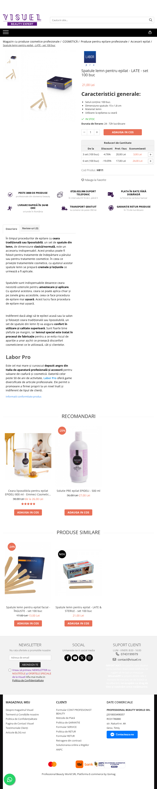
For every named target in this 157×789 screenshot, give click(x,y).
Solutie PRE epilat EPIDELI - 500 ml (78, 491)
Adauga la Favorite (95, 180)
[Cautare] (150, 20)
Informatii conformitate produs (23, 396)
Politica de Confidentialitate (28, 680)
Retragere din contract (69, 740)
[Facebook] (67, 657)
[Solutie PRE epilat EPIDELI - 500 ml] (78, 456)
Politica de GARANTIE (68, 722)
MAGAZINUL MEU (18, 702)
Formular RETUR (65, 736)
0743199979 (129, 654)
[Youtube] (75, 657)
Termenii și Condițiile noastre (22, 714)
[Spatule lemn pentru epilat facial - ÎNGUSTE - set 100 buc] (28, 573)
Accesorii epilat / (142, 41)
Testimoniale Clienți (17, 728)
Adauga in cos (123, 132)
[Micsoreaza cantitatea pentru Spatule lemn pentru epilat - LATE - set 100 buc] (84, 132)
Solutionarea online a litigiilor (72, 745)
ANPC (59, 749)
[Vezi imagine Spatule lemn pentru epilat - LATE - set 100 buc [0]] (11, 58)
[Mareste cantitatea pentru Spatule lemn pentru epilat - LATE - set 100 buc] (97, 132)
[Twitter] (82, 657)
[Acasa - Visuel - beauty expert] (22, 20)
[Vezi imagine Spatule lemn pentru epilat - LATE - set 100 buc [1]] (11, 74)
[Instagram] (89, 657)
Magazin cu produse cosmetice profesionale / (32, 41)
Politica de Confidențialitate (21, 719)
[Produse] (6, 33)
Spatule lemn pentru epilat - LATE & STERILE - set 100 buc (78, 609)
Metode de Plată (65, 718)
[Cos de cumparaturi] (150, 32)
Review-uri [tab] (30, 228)
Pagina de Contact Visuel (20, 723)
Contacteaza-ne (125, 734)
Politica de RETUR (66, 731)
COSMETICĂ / (71, 41)
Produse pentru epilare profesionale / (105, 41)
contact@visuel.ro (129, 659)
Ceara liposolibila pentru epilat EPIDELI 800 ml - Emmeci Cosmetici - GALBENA (28, 492)
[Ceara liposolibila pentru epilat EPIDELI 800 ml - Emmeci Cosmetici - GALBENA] (28, 456)
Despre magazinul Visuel (19, 710)
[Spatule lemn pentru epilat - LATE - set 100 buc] (48, 86)
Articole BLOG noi (16, 732)
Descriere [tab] (11, 229)
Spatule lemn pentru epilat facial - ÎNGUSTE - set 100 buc (28, 609)
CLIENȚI (61, 702)
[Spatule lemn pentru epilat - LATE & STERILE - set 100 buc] (78, 572)
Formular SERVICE (66, 727)
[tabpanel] (48, 86)
